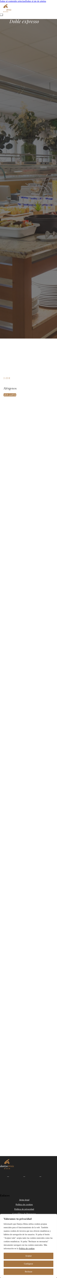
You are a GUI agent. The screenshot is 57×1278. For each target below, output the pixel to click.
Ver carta (10, 395)
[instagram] (24, 1175)
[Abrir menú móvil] (1, 15)
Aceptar (28, 1256)
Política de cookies (26, 1248)
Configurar (28, 1264)
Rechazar (28, 1272)
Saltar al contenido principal (13, 1)
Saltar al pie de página (36, 1)
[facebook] (8, 1175)
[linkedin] (40, 1175)
